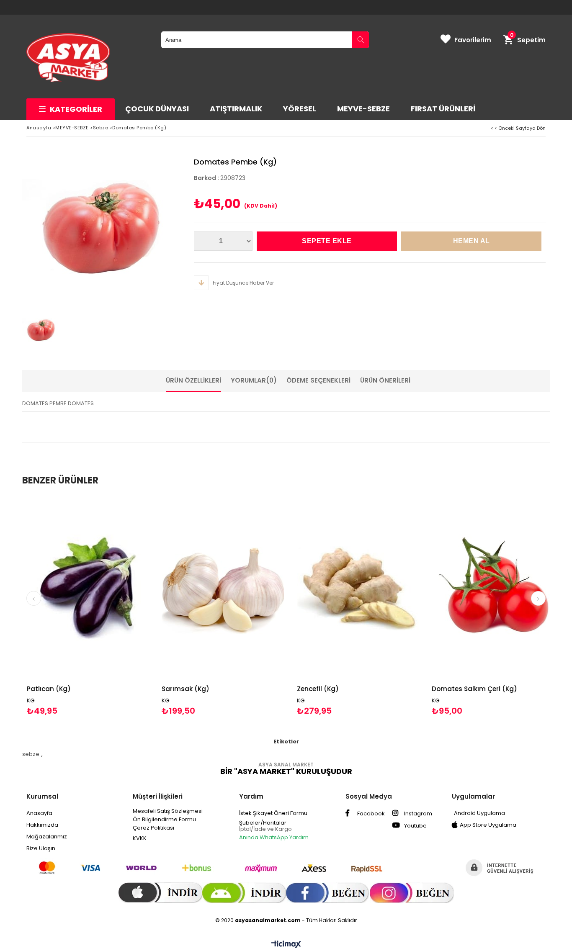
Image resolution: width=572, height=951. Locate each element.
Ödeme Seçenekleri (318, 380)
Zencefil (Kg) (261, 688)
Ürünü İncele (60, 606)
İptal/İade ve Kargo (265, 829)
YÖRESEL (299, 108)
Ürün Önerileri (385, 380)
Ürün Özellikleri (193, 380)
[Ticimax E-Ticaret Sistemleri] (286, 945)
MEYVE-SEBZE (363, 108)
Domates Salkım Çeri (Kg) (417, 688)
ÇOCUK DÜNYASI (157, 108)
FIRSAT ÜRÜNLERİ (443, 108)
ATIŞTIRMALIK (236, 108)
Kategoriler (76, 109)
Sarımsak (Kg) (128, 688)
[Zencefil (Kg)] (301, 588)
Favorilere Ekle (30, 606)
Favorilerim (472, 40)
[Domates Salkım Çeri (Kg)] (436, 588)
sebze (30, 754)
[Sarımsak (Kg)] (166, 588)
